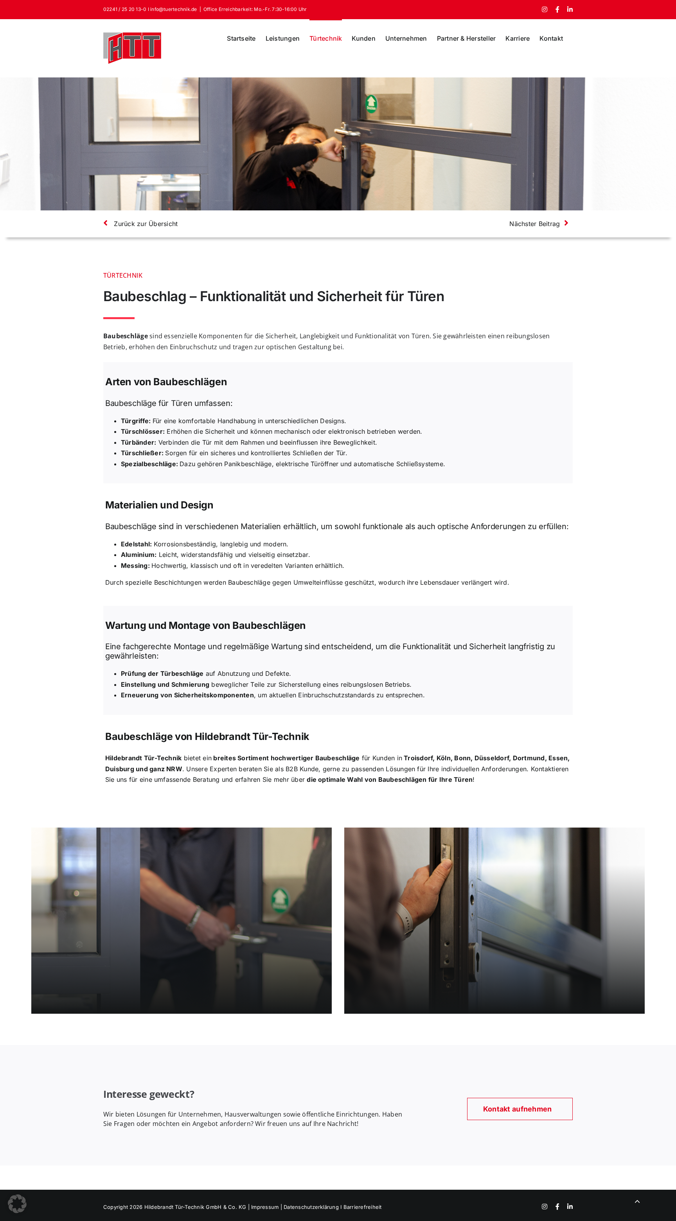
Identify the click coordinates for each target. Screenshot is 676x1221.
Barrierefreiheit (362, 1207)
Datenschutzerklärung (312, 1207)
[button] (17, 1204)
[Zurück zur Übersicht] (216, 228)
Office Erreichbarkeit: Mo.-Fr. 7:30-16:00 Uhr (255, 9)
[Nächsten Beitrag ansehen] (460, 228)
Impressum (265, 1207)
